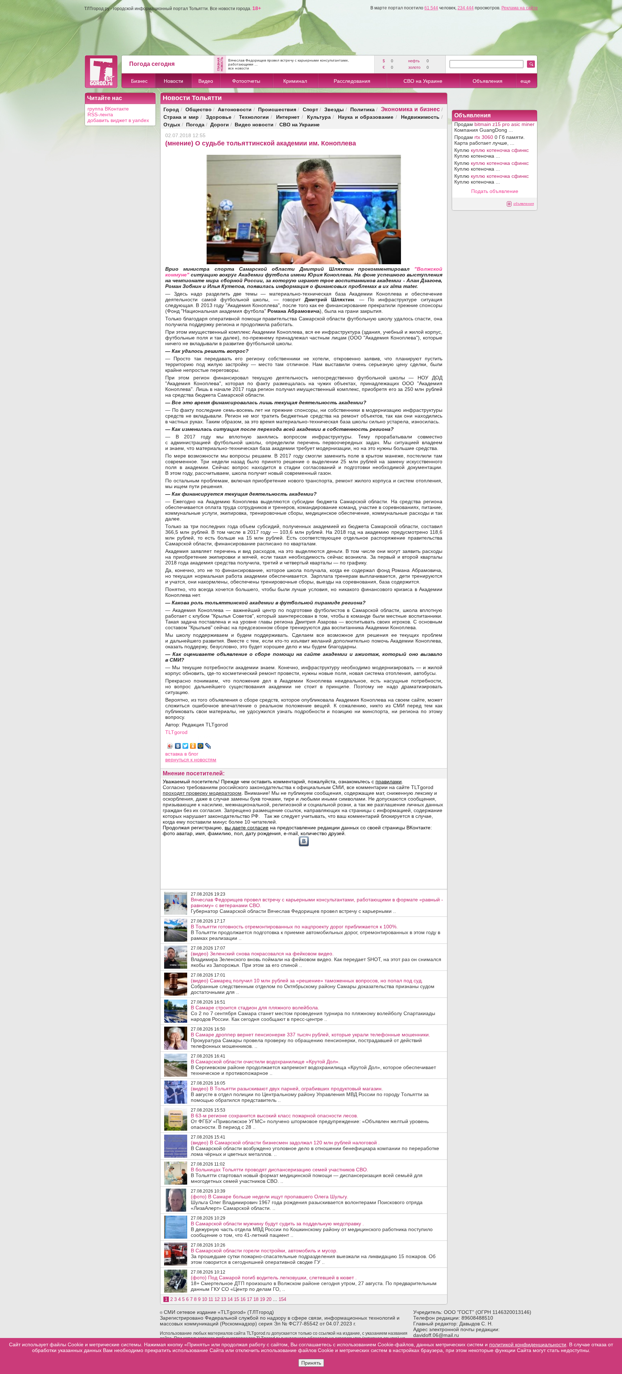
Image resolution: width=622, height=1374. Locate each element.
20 (268, 1299)
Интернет (287, 117)
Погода (195, 124)
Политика (362, 109)
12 (217, 1299)
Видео (205, 81)
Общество (198, 109)
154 (282, 1299)
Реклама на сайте (519, 7)
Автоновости (235, 109)
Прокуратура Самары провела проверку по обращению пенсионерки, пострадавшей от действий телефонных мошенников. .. (310, 1040)
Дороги (219, 124)
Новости (173, 81)
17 (249, 1299)
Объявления (487, 81)
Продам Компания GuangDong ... (494, 127)
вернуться (177, 759)
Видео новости (254, 124)
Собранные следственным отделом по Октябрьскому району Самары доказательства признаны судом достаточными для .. (312, 986)
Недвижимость (420, 117)
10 (204, 1299)
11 (210, 1299)
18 (255, 1299)
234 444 (466, 7)
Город (171, 109)
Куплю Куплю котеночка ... (491, 153)
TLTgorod (176, 732)
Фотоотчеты (246, 81)
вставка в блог (181, 754)
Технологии (254, 117)
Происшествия (277, 109)
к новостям (203, 759)
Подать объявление (494, 191)
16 (242, 1299)
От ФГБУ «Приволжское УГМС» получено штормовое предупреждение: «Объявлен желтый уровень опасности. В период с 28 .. (310, 1121)
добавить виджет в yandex (118, 120)
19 (262, 1299)
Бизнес (139, 81)
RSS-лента (100, 114)
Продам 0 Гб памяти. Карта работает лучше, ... (489, 140)
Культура (319, 117)
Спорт (310, 109)
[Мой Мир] (200, 746)
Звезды (334, 109)
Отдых (171, 124)
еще (525, 81)
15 (236, 1299)
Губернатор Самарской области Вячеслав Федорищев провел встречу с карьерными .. (317, 905)
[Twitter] (185, 746)
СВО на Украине (423, 81)
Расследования (352, 81)
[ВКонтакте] (178, 746)
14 (230, 1299)
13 (223, 1299)
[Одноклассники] (193, 746)
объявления (523, 204)
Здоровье (218, 117)
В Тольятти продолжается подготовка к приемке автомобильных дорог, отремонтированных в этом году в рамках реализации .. (315, 932)
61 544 (431, 7)
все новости (238, 68)
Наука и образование (365, 117)
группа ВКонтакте (108, 109)
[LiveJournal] (208, 746)
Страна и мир (181, 117)
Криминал (295, 81)
